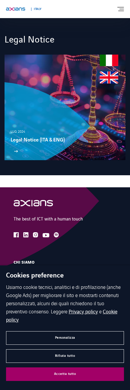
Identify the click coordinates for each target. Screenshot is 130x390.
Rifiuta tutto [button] (65, 356)
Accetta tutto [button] (65, 374)
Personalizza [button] (65, 337)
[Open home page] (16, 9)
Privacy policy (83, 311)
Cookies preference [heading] (35, 275)
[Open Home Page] (33, 204)
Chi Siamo (24, 262)
